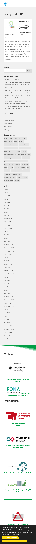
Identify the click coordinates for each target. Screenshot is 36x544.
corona (15, 141)
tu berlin (20, 171)
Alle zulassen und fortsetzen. (10, 537)
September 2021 (9, 274)
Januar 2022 (7, 267)
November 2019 (9, 329)
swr (28, 167)
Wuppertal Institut (8, 180)
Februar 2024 (8, 212)
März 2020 (7, 319)
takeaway (13, 171)
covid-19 (21, 141)
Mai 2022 (7, 261)
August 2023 (8, 228)
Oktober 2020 (8, 303)
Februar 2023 (8, 238)
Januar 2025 (7, 196)
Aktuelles (8, 37)
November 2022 (9, 248)
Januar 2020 (7, 323)
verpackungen (7, 174)
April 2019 (7, 339)
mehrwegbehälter (22, 154)
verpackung (26, 171)
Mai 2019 (7, 336)
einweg (15, 145)
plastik (18, 161)
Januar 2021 (7, 293)
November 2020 (9, 300)
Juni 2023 (7, 231)
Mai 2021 (7, 283)
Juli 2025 (6, 189)
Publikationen (8, 127)
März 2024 (7, 209)
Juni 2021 (7, 280)
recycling (10, 167)
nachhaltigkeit (25, 158)
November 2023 (9, 218)
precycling (17, 164)
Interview (28, 148)
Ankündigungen (9, 120)
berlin (20, 138)
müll (29, 154)
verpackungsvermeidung (10, 177)
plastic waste (12, 161)
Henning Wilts (14, 148)
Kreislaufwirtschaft (8, 151)
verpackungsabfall (17, 174)
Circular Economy (8, 141)
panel (5, 161)
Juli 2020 (6, 310)
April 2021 (7, 287)
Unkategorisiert (8, 130)
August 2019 (8, 332)
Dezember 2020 (9, 296)
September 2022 (9, 251)
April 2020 (7, 316)
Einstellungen (21, 532)
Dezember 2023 (9, 215)
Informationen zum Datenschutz (11, 534)
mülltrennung (7, 158)
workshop (25, 177)
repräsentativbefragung (20, 167)
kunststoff (17, 151)
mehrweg (24, 151)
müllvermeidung (16, 158)
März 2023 (7, 235)
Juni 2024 (7, 202)
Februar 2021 (8, 290)
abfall (5, 138)
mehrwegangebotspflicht (10, 154)
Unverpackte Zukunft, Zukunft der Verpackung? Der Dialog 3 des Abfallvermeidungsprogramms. (25, 27)
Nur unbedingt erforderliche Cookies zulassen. (14, 541)
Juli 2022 (6, 258)
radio (5, 167)
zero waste (17, 180)
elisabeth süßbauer (23, 145)
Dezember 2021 (9, 271)
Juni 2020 (7, 313)
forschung (6, 148)
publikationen (25, 164)
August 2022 (8, 254)
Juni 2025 (7, 193)
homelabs (21, 148)
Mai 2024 (7, 206)
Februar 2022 (8, 264)
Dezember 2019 (9, 326)
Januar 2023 (7, 241)
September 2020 (9, 306)
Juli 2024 (6, 199)
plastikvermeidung (8, 164)
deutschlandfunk (8, 145)
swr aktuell (7, 171)
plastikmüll (24, 161)
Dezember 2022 (9, 245)
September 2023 (9, 225)
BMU (25, 138)
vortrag (19, 177)
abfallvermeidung (13, 138)
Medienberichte (8, 123)
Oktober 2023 (8, 222)
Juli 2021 (6, 277)
